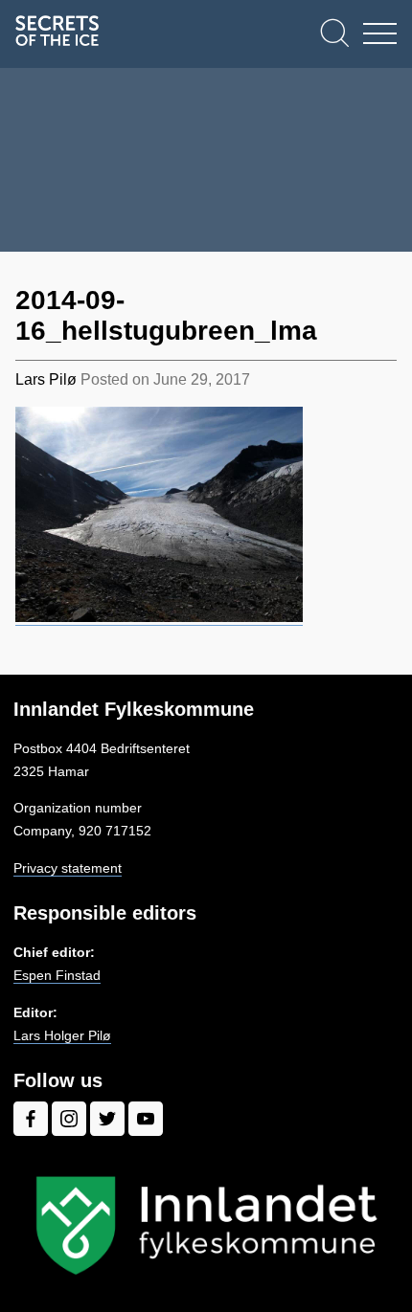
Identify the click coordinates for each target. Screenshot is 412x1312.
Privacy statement (67, 868)
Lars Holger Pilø (62, 1035)
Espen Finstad (57, 975)
